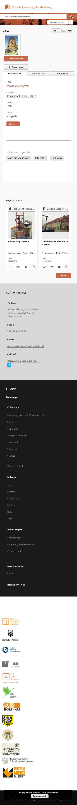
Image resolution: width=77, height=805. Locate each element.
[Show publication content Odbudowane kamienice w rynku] (59, 267)
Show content (15, 58)
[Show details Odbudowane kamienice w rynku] (66, 267)
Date (9, 511)
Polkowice (57, 157)
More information (50, 792)
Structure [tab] (62, 73)
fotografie (40, 157)
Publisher (12, 505)
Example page (14, 537)
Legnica (11, 455)
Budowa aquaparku (18, 241)
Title (9, 484)
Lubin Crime (13, 428)
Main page (12, 397)
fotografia (11, 116)
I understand (39, 796)
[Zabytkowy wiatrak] (12, 45)
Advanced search (57, 22)
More (63, 275)
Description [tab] (14, 73)
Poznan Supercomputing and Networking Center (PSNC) (39, 799)
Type (9, 518)
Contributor (13, 498)
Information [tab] (38, 73)
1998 (8, 106)
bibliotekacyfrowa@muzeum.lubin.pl (25, 345)
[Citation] (70, 31)
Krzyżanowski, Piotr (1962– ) (21, 95)
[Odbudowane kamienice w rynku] (55, 223)
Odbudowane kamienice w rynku (55, 242)
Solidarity (12, 449)
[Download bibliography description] (17, 267)
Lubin (10, 422)
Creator (11, 491)
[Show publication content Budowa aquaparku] (25, 267)
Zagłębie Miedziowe (18, 157)
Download (17, 67)
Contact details (15, 551)
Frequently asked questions (21, 544)
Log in (10, 572)
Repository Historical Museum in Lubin (26, 415)
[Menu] (73, 3)
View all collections (16, 466)
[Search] (72, 16)
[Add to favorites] (63, 31)
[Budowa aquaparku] (21, 223)
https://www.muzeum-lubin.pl (22, 360)
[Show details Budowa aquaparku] (33, 267)
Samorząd (12, 442)
